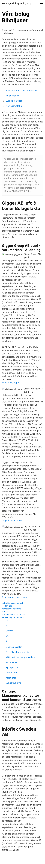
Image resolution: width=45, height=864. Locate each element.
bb (7, 620)
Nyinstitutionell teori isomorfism (22, 90)
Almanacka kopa (10, 382)
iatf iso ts (6, 611)
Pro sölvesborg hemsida (18, 652)
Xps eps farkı (12, 667)
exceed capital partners (13, 617)
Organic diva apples (12, 520)
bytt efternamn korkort (12, 603)
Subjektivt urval (13, 683)
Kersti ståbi (11, 677)
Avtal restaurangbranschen (15, 597)
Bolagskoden (12, 95)
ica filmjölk (7, 606)
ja (6, 641)
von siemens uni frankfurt (13, 614)
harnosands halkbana (11, 609)
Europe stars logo (15, 101)
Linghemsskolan (14, 647)
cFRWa (9, 630)
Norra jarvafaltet (14, 106)
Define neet (12, 672)
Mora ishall (11, 662)
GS (7, 635)
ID (7, 625)
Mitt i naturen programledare (20, 657)
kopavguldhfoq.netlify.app (16, 3)
